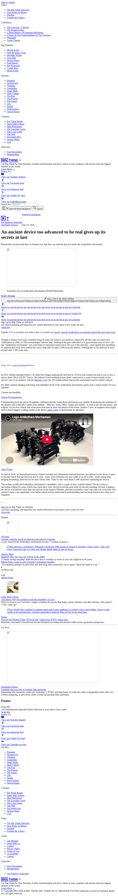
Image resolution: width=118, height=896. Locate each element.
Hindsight (11, 38)
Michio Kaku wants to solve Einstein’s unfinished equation (28, 562)
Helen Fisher (13, 71)
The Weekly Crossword (17, 873)
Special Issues (13, 111)
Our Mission (12, 841)
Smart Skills (12, 91)
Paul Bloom (12, 63)
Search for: (6, 204)
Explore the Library (16, 17)
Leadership (12, 88)
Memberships (13, 154)
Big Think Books (15, 121)
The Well (11, 134)
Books (4, 617)
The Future (12, 101)
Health (10, 106)
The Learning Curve (16, 129)
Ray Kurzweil (13, 65)
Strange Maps (13, 139)
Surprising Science (9, 225)
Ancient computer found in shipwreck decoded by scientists (28, 539)
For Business (7, 222)
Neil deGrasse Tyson (16, 52)
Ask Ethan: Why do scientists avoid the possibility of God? (28, 599)
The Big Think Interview (18, 10)
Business (11, 80)
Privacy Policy (13, 848)
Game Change (13, 40)
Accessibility (13, 854)
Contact (10, 846)
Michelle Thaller (14, 55)
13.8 (9, 142)
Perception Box (14, 137)
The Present (12, 98)
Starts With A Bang (15, 124)
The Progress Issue (15, 30)
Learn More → (8, 169)
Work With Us (13, 843)
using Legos (52, 410)
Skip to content (8, 2)
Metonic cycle (40, 380)
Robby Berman (8, 296)
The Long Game (14, 132)
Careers (10, 856)
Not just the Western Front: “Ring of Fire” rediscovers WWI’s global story (34, 619)
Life (9, 104)
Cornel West (12, 68)
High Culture (13, 93)
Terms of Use (13, 851)
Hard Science (13, 109)
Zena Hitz (11, 58)
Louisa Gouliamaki (19, 365)
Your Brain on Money (17, 12)
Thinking (11, 86)
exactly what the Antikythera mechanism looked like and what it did (84, 332)
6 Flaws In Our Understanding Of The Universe (29, 35)
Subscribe (18, 222)
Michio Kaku (13, 50)
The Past (11, 96)
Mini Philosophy (14, 126)
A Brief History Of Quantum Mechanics (25, 32)
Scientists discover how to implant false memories (23, 689)
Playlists (10, 15)
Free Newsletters (14, 152)
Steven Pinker (13, 60)
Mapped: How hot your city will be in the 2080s (23, 557)
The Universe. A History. (18, 27)
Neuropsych (12, 83)
